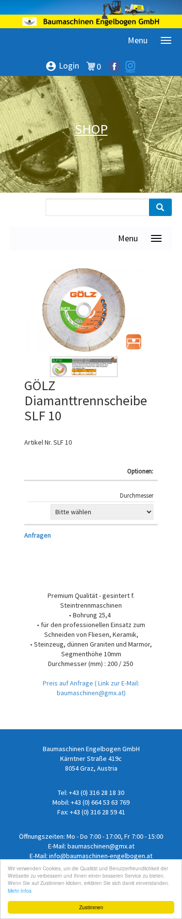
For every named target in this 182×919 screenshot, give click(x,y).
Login (62, 66)
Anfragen (37, 535)
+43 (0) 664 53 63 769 (100, 802)
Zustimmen (91, 907)
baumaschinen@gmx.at (100, 846)
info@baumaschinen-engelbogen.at (100, 855)
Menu (138, 40)
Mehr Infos (20, 890)
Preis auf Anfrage (69, 683)
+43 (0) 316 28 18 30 (96, 792)
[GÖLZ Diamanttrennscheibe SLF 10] (83, 310)
